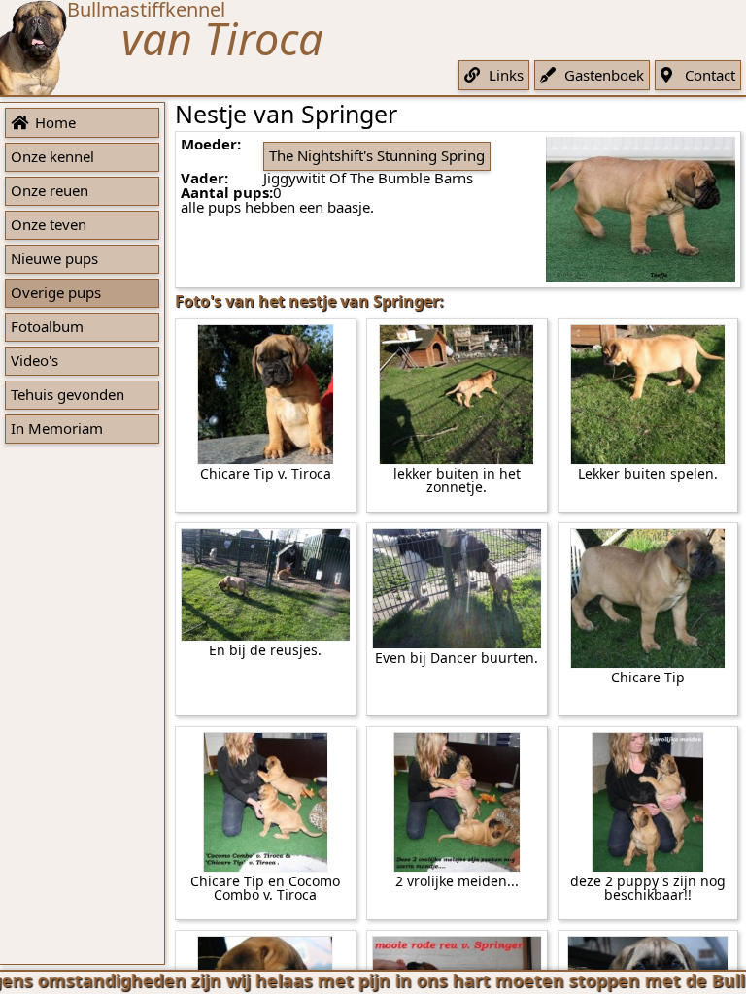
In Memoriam (57, 428)
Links (506, 74)
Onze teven (48, 224)
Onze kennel (52, 156)
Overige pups (56, 292)
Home (55, 122)
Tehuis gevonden (67, 394)
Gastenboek (604, 74)
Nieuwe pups (54, 258)
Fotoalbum (47, 326)
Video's (34, 360)
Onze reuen (49, 190)
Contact (710, 74)
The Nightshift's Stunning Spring (377, 155)
